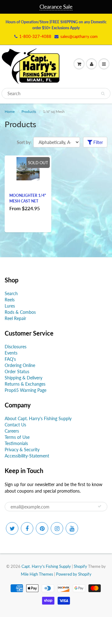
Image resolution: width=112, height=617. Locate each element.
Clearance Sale (56, 6)
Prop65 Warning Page (25, 390)
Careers (12, 431)
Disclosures (15, 346)
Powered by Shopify (73, 574)
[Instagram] (57, 528)
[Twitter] (12, 528)
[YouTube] (72, 528)
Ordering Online (20, 365)
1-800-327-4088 (35, 36)
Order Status (17, 371)
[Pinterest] (42, 528)
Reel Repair (15, 318)
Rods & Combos (20, 312)
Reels (10, 299)
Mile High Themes (37, 574)
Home (10, 111)
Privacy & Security (22, 449)
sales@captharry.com (79, 36)
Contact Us (15, 424)
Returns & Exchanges (25, 384)
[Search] (103, 94)
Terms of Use (17, 437)
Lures (10, 305)
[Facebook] (27, 528)
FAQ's (10, 359)
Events (11, 352)
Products (28, 111)
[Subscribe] (99, 506)
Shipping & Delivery (23, 377)
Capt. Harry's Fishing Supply (46, 566)
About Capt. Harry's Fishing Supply (38, 418)
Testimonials (16, 443)
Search (11, 293)
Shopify (80, 566)
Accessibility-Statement (27, 455)
